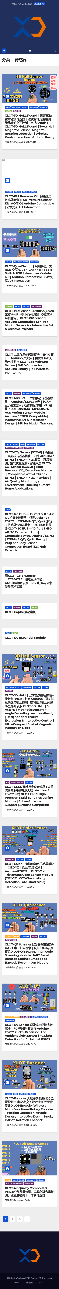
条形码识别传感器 (11, 940)
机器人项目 (43, 107)
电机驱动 (8, 111)
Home (16, 1283)
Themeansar (47, 1278)
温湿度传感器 (29, 448)
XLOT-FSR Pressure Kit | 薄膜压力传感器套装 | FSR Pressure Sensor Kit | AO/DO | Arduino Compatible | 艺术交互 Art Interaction (29, 201)
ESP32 (16, 936)
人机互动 (17, 192)
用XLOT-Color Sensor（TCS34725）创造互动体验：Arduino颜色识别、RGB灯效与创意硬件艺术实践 (28, 581)
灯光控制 (45, 687)
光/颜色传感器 (17, 571)
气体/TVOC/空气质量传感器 (14, 448)
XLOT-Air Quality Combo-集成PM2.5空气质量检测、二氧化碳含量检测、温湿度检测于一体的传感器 (29, 1191)
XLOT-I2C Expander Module (25, 638)
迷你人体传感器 (36, 306)
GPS (7, 782)
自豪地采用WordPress (16, 1278)
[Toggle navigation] (30, 50)
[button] (55, 50)
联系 (41, 1283)
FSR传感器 (9, 192)
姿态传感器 (16, 393)
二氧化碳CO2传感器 (12, 444)
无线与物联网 (34, 107)
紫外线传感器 (10, 1020)
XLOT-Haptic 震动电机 (20, 612)
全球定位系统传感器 (17, 782)
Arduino (9, 936)
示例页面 (29, 1283)
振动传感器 (16, 607)
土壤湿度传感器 (10, 350)
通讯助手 (15, 633)
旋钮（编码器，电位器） (19, 107)
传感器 (8, 107)
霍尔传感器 (16, 111)
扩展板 (8, 509)
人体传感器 (9, 306)
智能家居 (34, 936)
